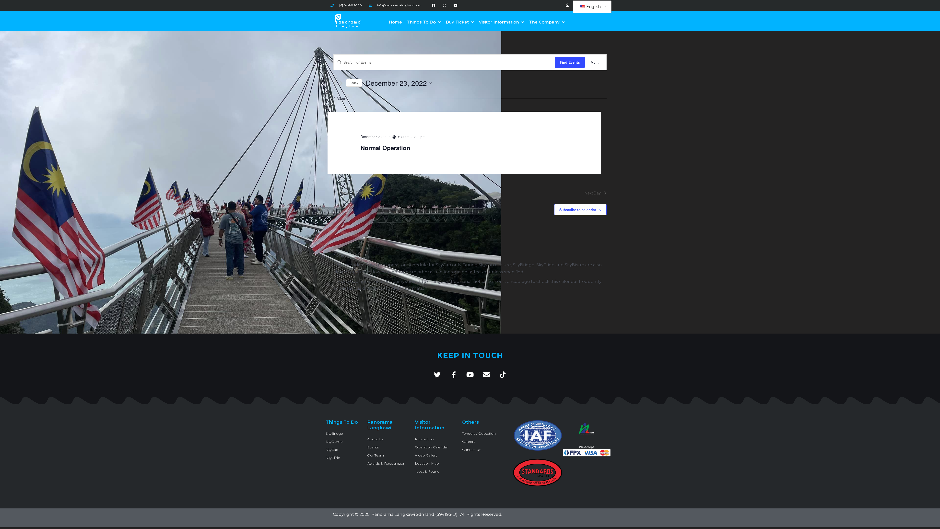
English (593, 6)
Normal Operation (385, 148)
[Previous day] (334, 83)
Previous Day (351, 193)
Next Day (593, 193)
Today (354, 83)
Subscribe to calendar (577, 209)
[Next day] (341, 83)
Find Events (570, 62)
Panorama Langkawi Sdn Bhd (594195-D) (415, 514)
